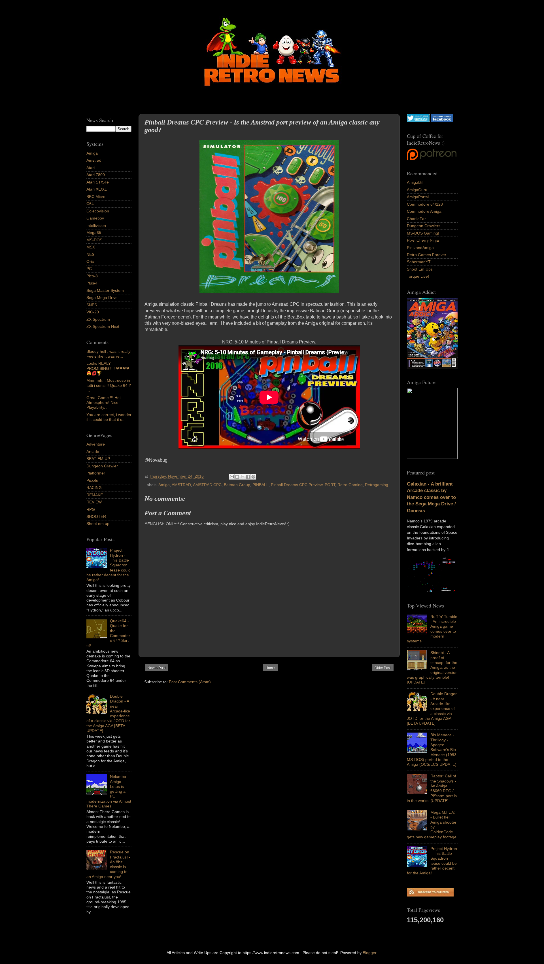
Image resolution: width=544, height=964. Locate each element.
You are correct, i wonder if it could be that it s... (108, 417)
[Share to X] (242, 477)
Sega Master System (105, 290)
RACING (94, 487)
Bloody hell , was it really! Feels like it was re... (108, 353)
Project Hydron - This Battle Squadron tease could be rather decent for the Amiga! (432, 860)
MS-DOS (94, 240)
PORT (330, 484)
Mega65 (93, 232)
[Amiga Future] (432, 367)
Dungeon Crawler (102, 466)
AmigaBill (415, 182)
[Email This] (232, 477)
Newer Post (156, 668)
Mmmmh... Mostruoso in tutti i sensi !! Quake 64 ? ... (108, 385)
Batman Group (237, 484)
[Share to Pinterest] (253, 477)
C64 (90, 203)
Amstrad (93, 160)
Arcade (92, 451)
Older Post (383, 668)
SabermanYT (419, 262)
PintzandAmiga (420, 247)
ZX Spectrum (98, 319)
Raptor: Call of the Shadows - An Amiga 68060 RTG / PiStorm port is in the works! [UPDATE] (432, 788)
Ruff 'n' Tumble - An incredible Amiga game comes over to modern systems (432, 628)
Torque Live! (418, 276)
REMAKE (94, 495)
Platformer (95, 473)
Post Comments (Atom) (190, 682)
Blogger (369, 952)
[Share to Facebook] (248, 477)
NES (90, 254)
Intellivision (96, 225)
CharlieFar (416, 218)
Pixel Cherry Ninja (423, 240)
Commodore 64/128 (425, 204)
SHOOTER (96, 516)
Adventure (95, 444)
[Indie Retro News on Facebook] (442, 121)
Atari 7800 (95, 174)
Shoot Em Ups (420, 269)
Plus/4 (91, 283)
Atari (90, 167)
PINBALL (260, 484)
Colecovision (97, 211)
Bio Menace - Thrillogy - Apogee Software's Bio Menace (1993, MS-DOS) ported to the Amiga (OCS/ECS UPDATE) (432, 750)
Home (270, 668)
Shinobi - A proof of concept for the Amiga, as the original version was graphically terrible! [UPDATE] (432, 667)
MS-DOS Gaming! (423, 233)
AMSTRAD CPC (207, 484)
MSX (90, 247)
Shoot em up (97, 523)
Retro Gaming (350, 484)
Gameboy (95, 218)
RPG (90, 509)
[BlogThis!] (237, 477)
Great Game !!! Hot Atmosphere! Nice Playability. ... (103, 402)
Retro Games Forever (426, 254)
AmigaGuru (417, 189)
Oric (90, 261)
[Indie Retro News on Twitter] (418, 121)
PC (89, 268)
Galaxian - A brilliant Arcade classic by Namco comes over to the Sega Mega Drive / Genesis (431, 497)
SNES (91, 305)
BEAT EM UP (98, 458)
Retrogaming (376, 484)
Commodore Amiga (424, 211)
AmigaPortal (418, 197)
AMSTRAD (181, 484)
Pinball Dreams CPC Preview (296, 484)
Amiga (164, 484)
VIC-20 (92, 312)
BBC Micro (95, 196)
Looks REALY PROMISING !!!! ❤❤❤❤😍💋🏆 (107, 368)
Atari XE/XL (96, 189)
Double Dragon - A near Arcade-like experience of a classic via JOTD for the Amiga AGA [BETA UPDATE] (432, 708)
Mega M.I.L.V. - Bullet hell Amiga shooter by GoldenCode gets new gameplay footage (431, 824)
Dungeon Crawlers (423, 225)
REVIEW (94, 502)
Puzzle (92, 480)
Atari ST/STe (97, 182)
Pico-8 (92, 276)
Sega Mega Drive (102, 297)
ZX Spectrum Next (102, 326)
